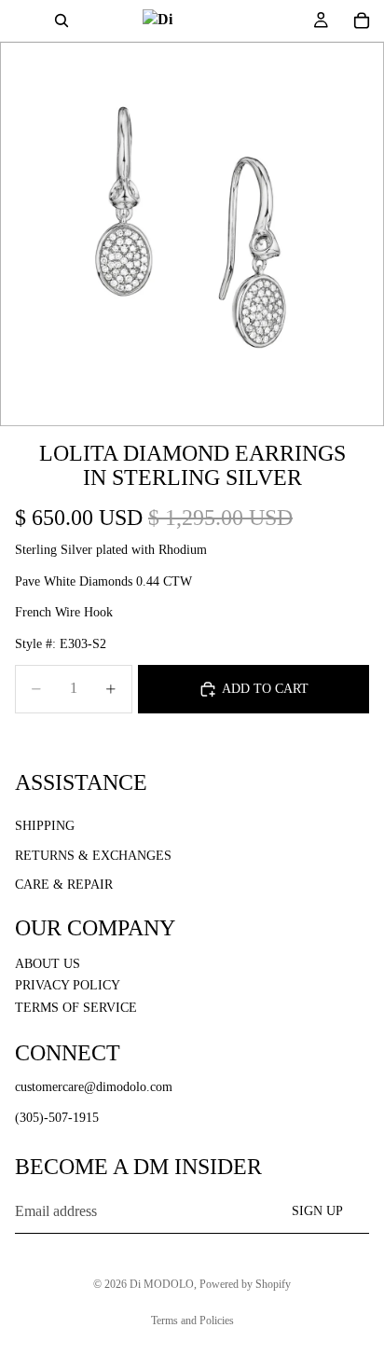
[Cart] (361, 20)
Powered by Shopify (245, 1284)
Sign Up (317, 1211)
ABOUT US (47, 963)
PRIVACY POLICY (67, 985)
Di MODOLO (162, 1284)
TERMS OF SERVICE (76, 1007)
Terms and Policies (192, 1320)
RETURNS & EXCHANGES (93, 855)
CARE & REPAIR (64, 885)
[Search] (61, 20)
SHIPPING (45, 826)
